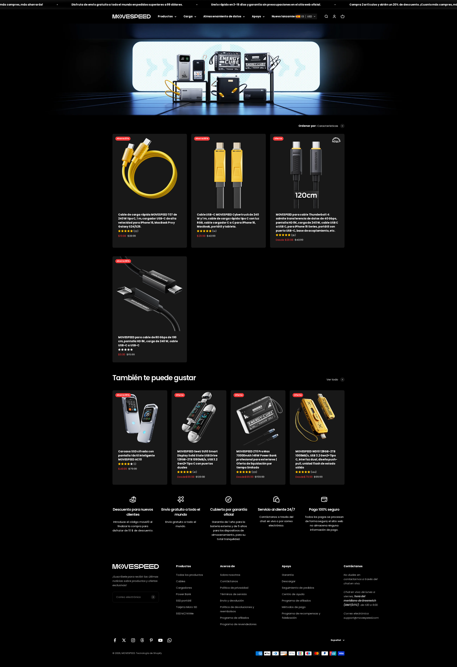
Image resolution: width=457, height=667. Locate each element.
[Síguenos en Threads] (142, 640)
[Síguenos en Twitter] (124, 640)
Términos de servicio (233, 594)
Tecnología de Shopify (149, 653)
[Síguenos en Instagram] (133, 640)
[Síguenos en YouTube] (160, 640)
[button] (306, 16)
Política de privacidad (234, 588)
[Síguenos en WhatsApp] (169, 640)
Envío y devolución (232, 600)
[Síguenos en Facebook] (114, 640)
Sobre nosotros (230, 575)
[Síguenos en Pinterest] (151, 640)
